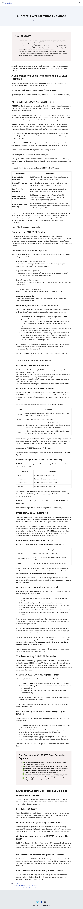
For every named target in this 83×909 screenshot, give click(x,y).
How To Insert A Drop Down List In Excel (25, 888)
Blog (49, 3)
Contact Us (36, 905)
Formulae (74, 3)
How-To (59, 3)
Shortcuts (66, 3)
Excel (54, 3)
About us (46, 905)
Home (45, 3)
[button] (79, 3)
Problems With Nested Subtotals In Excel (25, 885)
